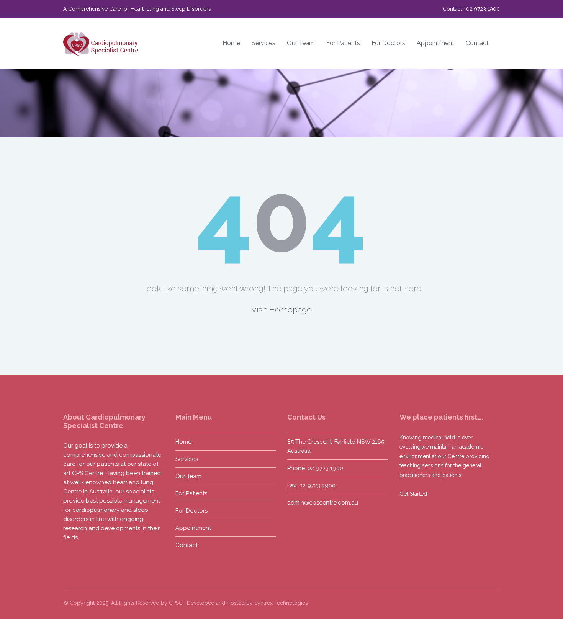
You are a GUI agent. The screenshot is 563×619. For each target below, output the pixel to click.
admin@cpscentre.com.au (322, 502)
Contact (477, 43)
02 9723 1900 (483, 9)
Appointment (435, 43)
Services (263, 43)
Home (231, 43)
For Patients (343, 43)
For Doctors (388, 43)
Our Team (301, 43)
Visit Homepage (281, 309)
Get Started (413, 494)
